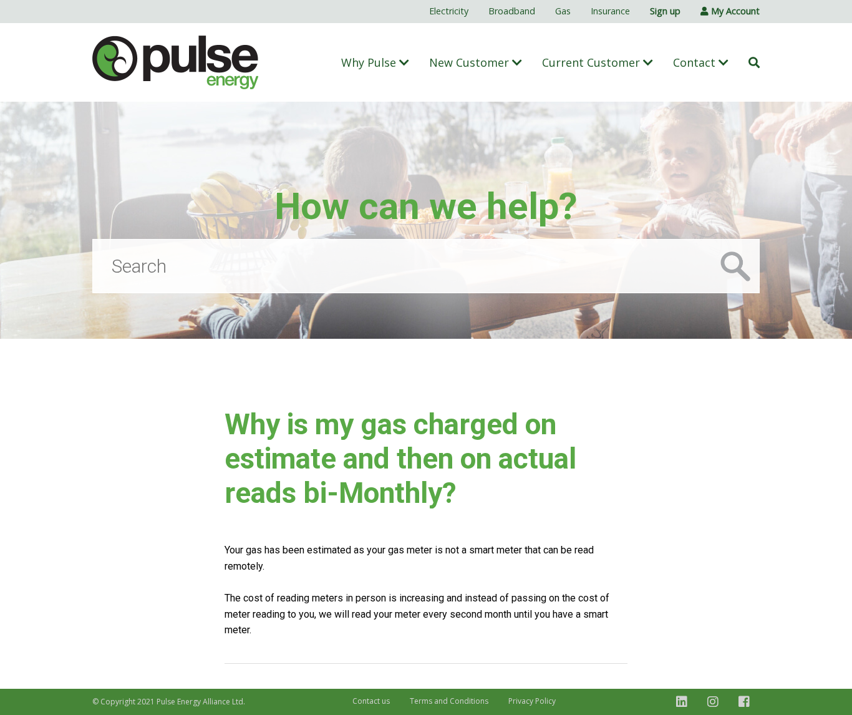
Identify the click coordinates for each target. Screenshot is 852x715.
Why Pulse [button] (370, 62)
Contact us (371, 701)
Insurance (610, 11)
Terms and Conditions (449, 701)
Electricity (448, 11)
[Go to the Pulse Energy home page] (175, 62)
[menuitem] (448, 11)
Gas (563, 11)
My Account (734, 11)
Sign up (665, 11)
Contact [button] (696, 62)
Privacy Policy (532, 701)
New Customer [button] (470, 62)
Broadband (511, 11)
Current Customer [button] (592, 62)
